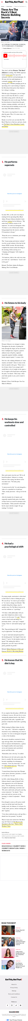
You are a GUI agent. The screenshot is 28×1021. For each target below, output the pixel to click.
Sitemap (14, 990)
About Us (14, 984)
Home (2, 6)
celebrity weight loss (10, 848)
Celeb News (9, 6)
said (18, 617)
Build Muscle (7, 846)
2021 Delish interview (10, 766)
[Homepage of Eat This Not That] (13, 979)
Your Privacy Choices (15, 1020)
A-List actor (9, 75)
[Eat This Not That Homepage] (14, 2)
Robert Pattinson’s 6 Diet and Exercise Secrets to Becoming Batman (12, 650)
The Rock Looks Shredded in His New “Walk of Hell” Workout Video (12, 824)
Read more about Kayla (10, 837)
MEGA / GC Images (5, 42)
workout (10, 221)
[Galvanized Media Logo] (14, 1012)
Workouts (6, 850)
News (22, 848)
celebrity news (19, 846)
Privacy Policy (14, 987)
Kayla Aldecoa (7, 48)
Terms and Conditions (14, 994)
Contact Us (14, 997)
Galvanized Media (13, 1014)
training (10, 81)
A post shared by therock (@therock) (15, 209)
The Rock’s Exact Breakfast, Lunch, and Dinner (13, 125)
